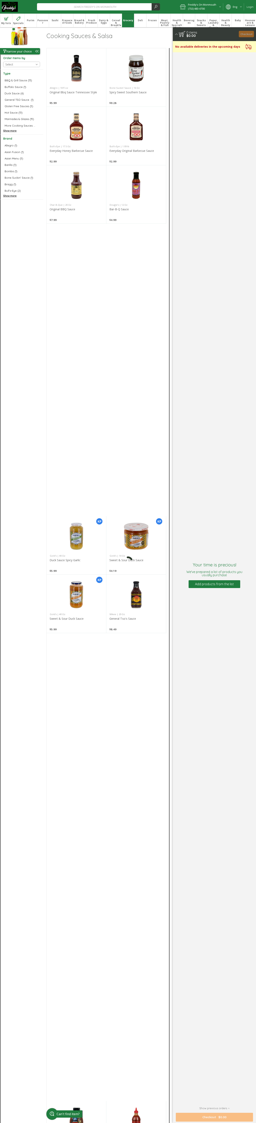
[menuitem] (6, 20)
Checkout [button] (246, 34)
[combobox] (98, 6)
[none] (76, 77)
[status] (191, 32)
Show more (10, 130)
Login (250, 6)
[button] (200, 7)
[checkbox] (21, 80)
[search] (156, 6)
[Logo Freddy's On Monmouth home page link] (10, 7)
